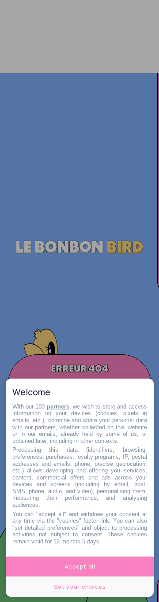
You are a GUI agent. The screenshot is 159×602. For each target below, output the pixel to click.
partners (58, 406)
